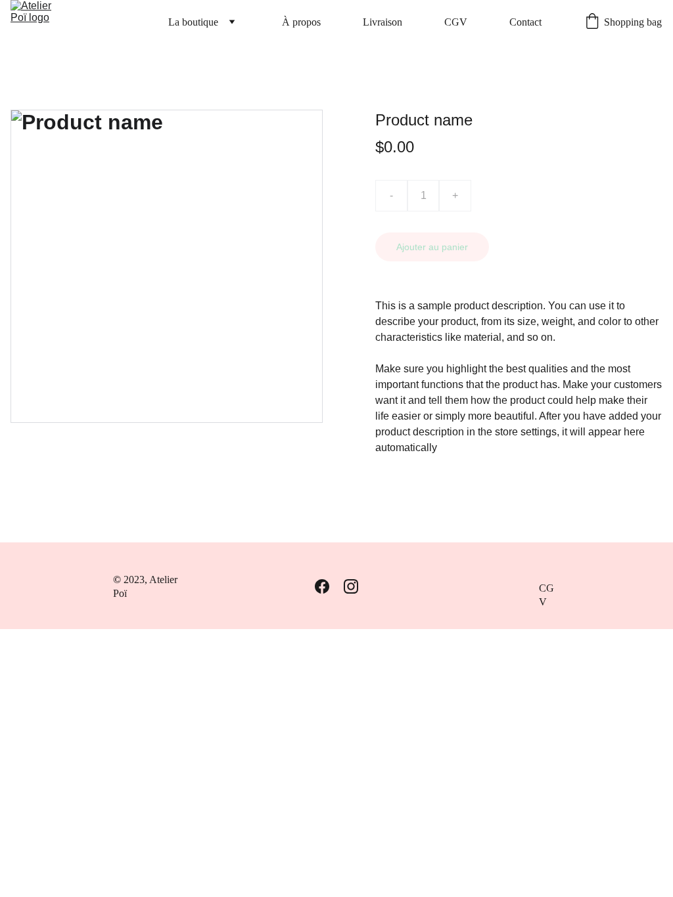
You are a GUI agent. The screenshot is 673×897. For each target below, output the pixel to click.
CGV (455, 22)
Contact (525, 22)
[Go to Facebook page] (322, 586)
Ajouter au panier (432, 247)
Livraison (382, 22)
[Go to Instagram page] (351, 586)
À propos (301, 22)
